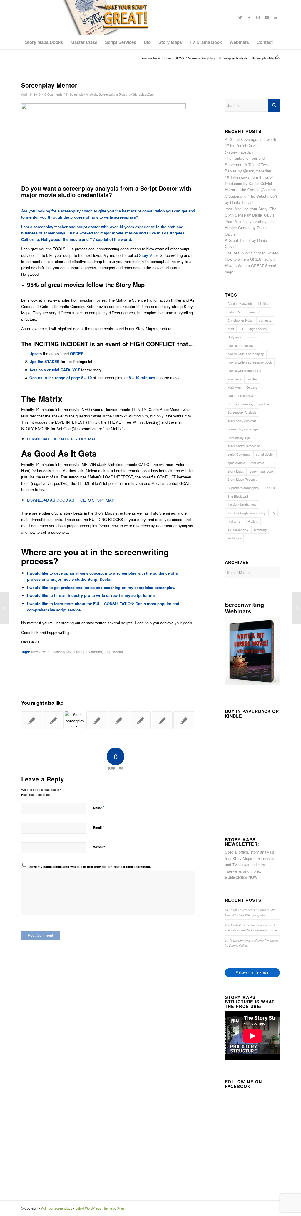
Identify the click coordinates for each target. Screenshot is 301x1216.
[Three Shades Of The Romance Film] (53, 720)
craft (231, 328)
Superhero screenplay (243, 487)
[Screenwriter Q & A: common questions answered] (183, 720)
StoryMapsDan (143, 94)
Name (98, 807)
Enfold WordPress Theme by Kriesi (100, 1208)
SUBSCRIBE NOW (241, 877)
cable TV (234, 312)
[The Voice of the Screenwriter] (140, 720)
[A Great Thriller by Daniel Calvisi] (75, 719)
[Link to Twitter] (240, 17)
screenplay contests (242, 420)
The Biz (270, 487)
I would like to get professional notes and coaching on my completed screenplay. (101, 587)
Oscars (251, 387)
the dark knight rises (242, 504)
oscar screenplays (241, 395)
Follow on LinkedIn (252, 972)
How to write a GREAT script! (250, 259)
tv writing (260, 529)
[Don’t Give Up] (118, 720)
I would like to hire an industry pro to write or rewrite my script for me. (91, 595)
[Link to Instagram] (257, 17)
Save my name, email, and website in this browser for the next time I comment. (90, 866)
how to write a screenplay (51, 651)
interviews (235, 379)
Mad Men (234, 387)
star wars (257, 462)
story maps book (262, 471)
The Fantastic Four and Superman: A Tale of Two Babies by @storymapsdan (248, 164)
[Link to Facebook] (249, 17)
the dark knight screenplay (246, 512)
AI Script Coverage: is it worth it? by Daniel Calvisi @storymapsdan (250, 146)
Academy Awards (240, 303)
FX (242, 328)
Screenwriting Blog (112, 94)
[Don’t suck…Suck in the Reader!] (162, 720)
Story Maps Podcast (242, 479)
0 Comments (53, 94)
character (253, 312)
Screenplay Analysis (83, 94)
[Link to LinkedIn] (275, 17)
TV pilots (252, 521)
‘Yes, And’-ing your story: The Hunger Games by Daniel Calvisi (250, 228)
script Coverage (239, 454)
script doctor (113, 651)
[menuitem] (44, 42)
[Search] (276, 56)
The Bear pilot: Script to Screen (252, 253)
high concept (258, 328)
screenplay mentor (87, 651)
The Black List (238, 496)
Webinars (234, 537)
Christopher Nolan (240, 320)
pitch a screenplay (241, 404)
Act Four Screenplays (56, 1208)
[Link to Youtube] (266, 17)
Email (98, 827)
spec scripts (236, 462)
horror (252, 337)
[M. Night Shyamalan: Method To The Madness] (96, 720)
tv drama (234, 521)
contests (265, 320)
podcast (265, 404)
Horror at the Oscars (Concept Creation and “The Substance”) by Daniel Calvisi (251, 196)
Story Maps (149, 255)
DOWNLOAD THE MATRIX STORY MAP (62, 439)
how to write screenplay (244, 370)
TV (273, 512)
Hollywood (235, 337)
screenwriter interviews (244, 445)
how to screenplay (241, 345)
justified (253, 379)
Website (99, 847)
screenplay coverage (243, 429)
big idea (263, 303)
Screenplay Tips (239, 437)
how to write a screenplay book (250, 362)
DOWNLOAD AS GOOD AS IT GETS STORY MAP (70, 500)
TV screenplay (238, 529)
